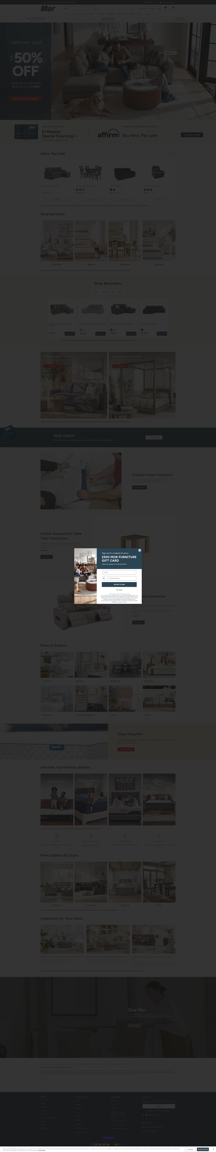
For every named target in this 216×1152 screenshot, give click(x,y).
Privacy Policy (41, 1150)
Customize (190, 1149)
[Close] (213, 1149)
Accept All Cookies (203, 1149)
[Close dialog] (139, 550)
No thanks (119, 590)
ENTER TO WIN (119, 584)
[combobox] (105, 578)
